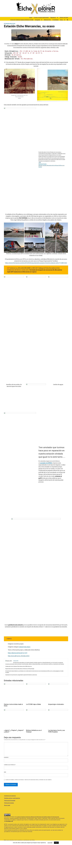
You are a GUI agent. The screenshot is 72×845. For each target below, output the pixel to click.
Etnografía (37, 20)
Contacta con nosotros (10, 795)
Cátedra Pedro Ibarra (24, 647)
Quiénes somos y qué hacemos (12, 798)
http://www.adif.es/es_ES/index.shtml (18, 656)
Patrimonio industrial (9, 23)
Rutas (30, 17)
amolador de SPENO (46, 463)
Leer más (50, 842)
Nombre (6, 757)
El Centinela (55, 20)
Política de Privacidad (9, 800)
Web (5, 772)
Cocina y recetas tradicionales (41, 17)
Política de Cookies (9, 802)
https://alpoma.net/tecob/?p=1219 (17, 653)
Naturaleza (53, 17)
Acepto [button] (56, 842)
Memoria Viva (47, 20)
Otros (61, 20)
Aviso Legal (7, 805)
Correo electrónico (10, 764)
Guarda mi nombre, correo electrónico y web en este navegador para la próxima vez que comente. (29, 779)
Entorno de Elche (64, 17)
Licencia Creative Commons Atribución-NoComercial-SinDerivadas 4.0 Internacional (38, 816)
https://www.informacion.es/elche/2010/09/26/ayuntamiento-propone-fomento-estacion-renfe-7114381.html (36, 263)
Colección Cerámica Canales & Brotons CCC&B (21, 20)
